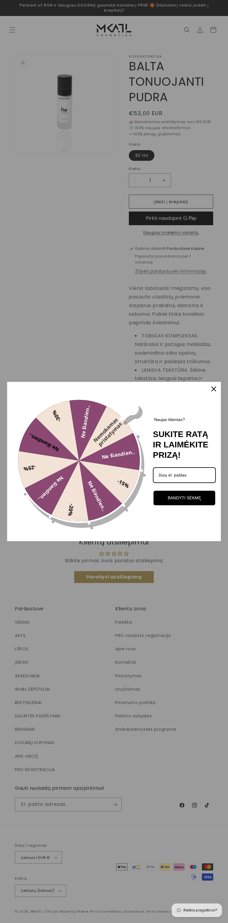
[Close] (214, 389)
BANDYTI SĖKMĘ (184, 497)
